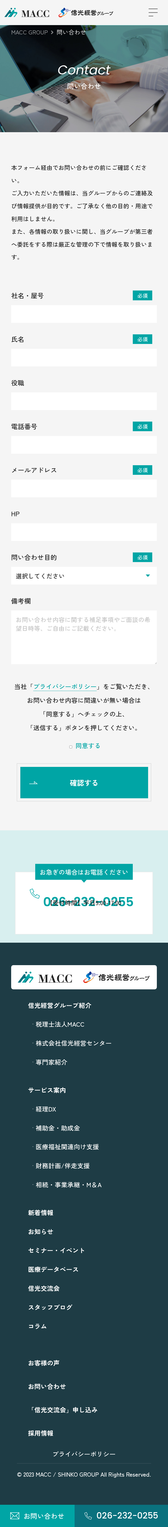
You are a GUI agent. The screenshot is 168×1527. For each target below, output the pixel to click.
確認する (84, 782)
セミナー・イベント (56, 1250)
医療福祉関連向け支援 (67, 1146)
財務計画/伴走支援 (63, 1165)
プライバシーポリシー (65, 686)
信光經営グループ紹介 (59, 1005)
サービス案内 (47, 1089)
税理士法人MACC (60, 1023)
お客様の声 (44, 1362)
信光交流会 (44, 1288)
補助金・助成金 (58, 1127)
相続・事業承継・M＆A (69, 1184)
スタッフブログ (50, 1307)
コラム (37, 1326)
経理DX (46, 1108)
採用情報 (40, 1432)
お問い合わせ (47, 1386)
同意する (88, 745)
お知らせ (40, 1231)
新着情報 (40, 1212)
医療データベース (53, 1269)
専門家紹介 (51, 1061)
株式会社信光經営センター (74, 1042)
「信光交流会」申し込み (63, 1409)
